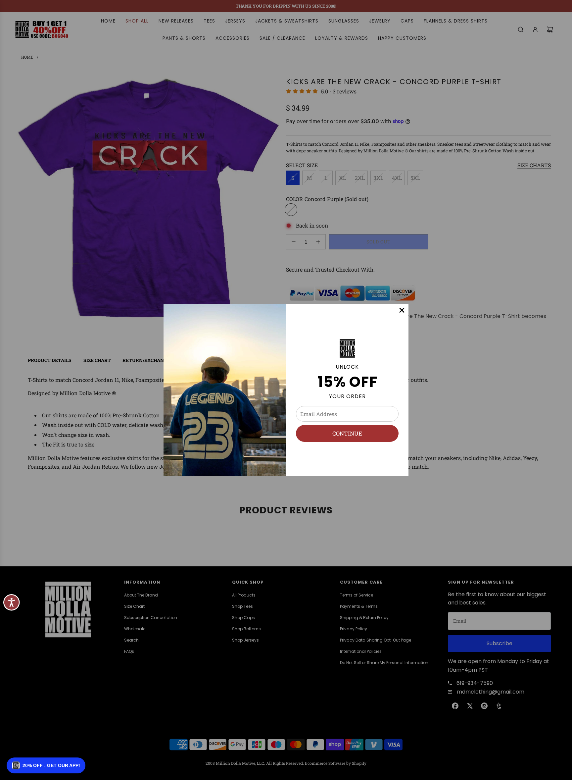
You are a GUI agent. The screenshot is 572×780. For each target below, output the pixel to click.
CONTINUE (347, 433)
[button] (46, 765)
